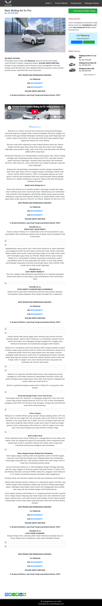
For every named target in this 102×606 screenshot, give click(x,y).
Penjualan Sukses (92, 3)
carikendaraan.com (56, 604)
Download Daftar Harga (84, 11)
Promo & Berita (61, 3)
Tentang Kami (76, 3)
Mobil (48, 3)
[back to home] (8, 3)
